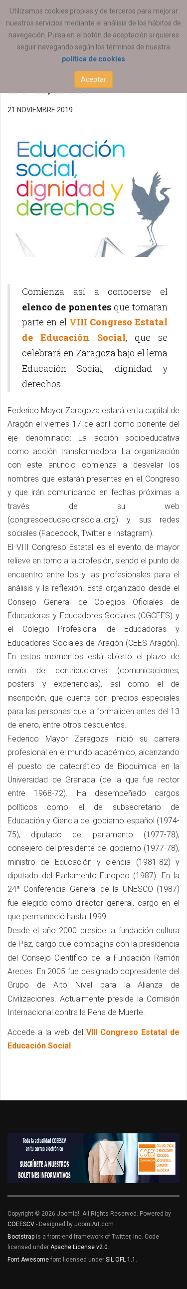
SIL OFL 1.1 (121, 1259)
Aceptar (93, 79)
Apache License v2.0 (79, 1247)
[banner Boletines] (93, 1158)
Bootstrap (20, 1236)
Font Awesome (28, 1259)
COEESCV (20, 1224)
